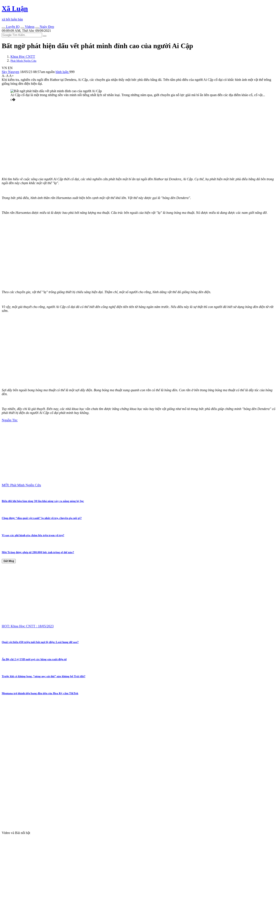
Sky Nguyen (10, 72)
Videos (29, 27)
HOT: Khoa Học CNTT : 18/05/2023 (28, 626)
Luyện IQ (12, 27)
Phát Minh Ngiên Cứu (23, 60)
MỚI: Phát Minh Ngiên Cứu (21, 485)
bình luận (62, 72)
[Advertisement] (132, 135)
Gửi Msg (8, 561)
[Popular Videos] (22, 28)
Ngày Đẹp (46, 27)
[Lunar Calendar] (37, 28)
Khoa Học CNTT (22, 56)
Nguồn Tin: (10, 420)
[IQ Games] (3, 28)
